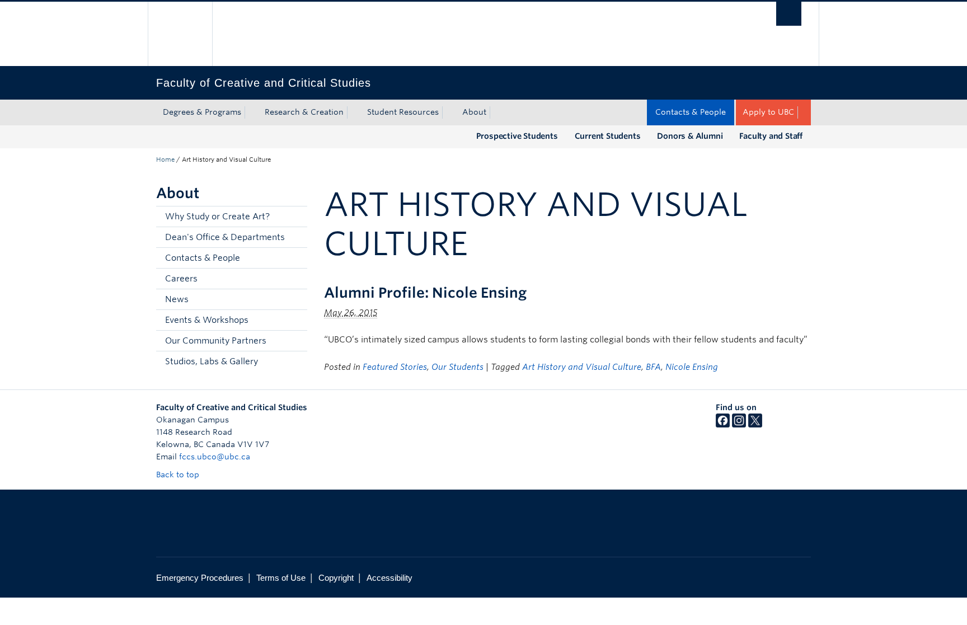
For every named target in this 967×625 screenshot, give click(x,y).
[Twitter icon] (755, 424)
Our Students (457, 367)
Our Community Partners (215, 341)
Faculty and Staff (770, 135)
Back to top (178, 474)
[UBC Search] (788, 14)
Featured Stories (395, 367)
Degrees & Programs (202, 111)
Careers (181, 279)
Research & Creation (304, 111)
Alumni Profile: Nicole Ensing (425, 292)
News (177, 299)
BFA (653, 367)
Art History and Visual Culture (581, 367)
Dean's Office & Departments (225, 237)
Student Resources (403, 111)
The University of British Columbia (180, 34)
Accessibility (389, 577)
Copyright (336, 577)
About (474, 111)
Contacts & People (690, 111)
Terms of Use (281, 577)
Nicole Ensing (691, 367)
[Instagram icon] (739, 424)
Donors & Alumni (689, 135)
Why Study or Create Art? (217, 217)
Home (165, 159)
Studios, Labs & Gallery (211, 361)
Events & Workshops (206, 320)
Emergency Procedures (199, 577)
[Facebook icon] (723, 424)
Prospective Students (517, 135)
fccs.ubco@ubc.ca (214, 456)
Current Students (608, 135)
